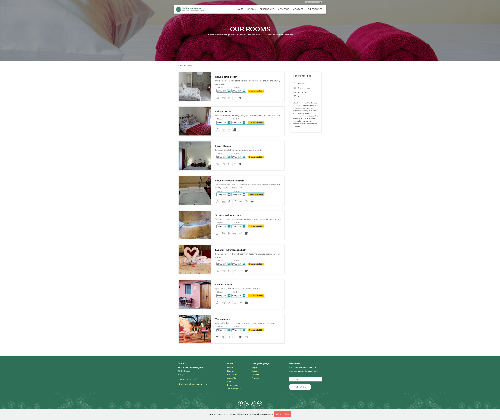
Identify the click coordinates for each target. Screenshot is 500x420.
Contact (298, 9)
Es (311, 2)
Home (239, 9)
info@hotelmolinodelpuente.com (192, 384)
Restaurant (267, 9)
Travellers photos (234, 389)
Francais (255, 378)
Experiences (314, 9)
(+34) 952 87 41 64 (186, 379)
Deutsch (255, 375)
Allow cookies (282, 414)
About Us (283, 9)
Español (255, 371)
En (307, 2)
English (255, 367)
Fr (320, 2)
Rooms (251, 9)
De (316, 2)
